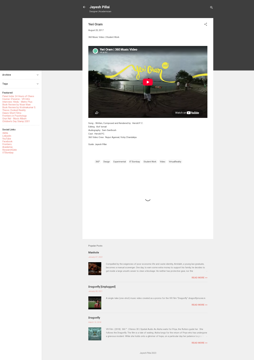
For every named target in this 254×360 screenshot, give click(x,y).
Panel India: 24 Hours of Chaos (18, 96)
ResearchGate (9, 149)
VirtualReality (175, 161)
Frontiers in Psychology (14, 115)
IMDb (5, 133)
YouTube (6, 138)
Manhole (93, 252)
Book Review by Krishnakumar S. (19, 107)
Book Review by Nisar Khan (16, 104)
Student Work (150, 161)
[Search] (211, 8)
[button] (205, 24)
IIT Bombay (134, 161)
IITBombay (8, 152)
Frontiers (7, 144)
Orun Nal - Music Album (14, 118)
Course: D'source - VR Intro (16, 99)
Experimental (119, 161)
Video (162, 161)
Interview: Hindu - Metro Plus (17, 101)
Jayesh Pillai (100, 7)
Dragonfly (94, 317)
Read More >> (199, 277)
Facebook (7, 141)
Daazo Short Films (11, 113)
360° (98, 161)
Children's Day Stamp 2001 (16, 121)
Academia (7, 147)
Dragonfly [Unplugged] (102, 286)
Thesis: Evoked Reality (14, 110)
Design (106, 161)
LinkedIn (6, 135)
